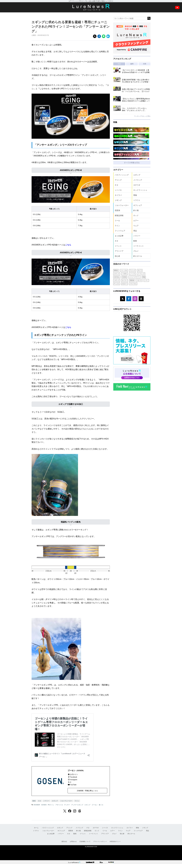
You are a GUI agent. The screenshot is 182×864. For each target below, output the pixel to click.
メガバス (139, 280)
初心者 (117, 256)
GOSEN (44, 805)
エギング (55, 801)
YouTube (73, 785)
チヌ (116, 185)
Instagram (73, 780)
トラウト (136, 200)
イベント (118, 246)
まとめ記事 (119, 236)
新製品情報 (119, 215)
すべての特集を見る (132, 163)
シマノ (146, 280)
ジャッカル (123, 270)
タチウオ (136, 185)
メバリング (137, 180)
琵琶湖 (117, 210)
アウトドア (119, 251)
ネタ (39, 801)
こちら (68, 245)
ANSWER (36, 805)
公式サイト (74, 774)
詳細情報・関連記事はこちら (87, 791)
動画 (34, 801)
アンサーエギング (77, 805)
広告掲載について (84, 841)
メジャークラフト (134, 277)
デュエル (116, 283)
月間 (144, 64)
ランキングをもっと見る (142, 116)
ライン (77, 801)
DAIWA (124, 277)
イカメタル (133, 283)
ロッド (136, 215)
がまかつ (124, 283)
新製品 (116, 270)
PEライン (51, 805)
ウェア (136, 226)
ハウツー (46, 801)
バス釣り (124, 273)
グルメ (136, 251)
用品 (135, 231)
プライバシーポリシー (100, 841)
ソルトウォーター (66, 801)
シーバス (118, 190)
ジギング (118, 200)
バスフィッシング (122, 175)
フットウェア (120, 231)
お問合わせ (73, 841)
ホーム (36, 828)
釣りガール (137, 256)
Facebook (73, 777)
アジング (118, 180)
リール (117, 221)
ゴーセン (95, 805)
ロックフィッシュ (140, 190)
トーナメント (138, 246)
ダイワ (140, 270)
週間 (131, 64)
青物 (135, 195)
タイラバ (118, 195)
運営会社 (64, 841)
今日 (119, 64)
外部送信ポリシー (115, 841)
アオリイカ (59, 805)
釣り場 (136, 210)
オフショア (137, 205)
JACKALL (117, 277)
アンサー (67, 805)
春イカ (101, 805)
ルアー (136, 221)
